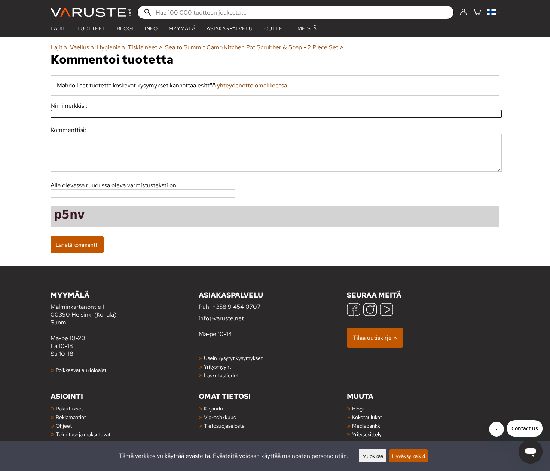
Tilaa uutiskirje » (375, 338)
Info (151, 28)
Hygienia (111, 47)
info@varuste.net (221, 318)
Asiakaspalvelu (230, 28)
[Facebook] (353, 310)
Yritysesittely (367, 434)
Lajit (58, 28)
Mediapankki (366, 425)
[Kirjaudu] (463, 12)
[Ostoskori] (477, 12)
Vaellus (82, 47)
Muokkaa (372, 455)
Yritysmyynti (218, 366)
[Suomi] (493, 12)
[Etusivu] (91, 12)
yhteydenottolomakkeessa (252, 85)
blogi (125, 28)
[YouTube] (386, 310)
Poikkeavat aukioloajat (81, 369)
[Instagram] (370, 310)
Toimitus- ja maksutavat (83, 434)
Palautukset (69, 408)
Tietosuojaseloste (224, 425)
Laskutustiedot (221, 375)
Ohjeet (64, 425)
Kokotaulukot (367, 417)
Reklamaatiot (71, 417)
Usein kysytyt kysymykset (233, 357)
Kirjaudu (213, 408)
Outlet (275, 28)
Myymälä (182, 28)
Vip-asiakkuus (220, 417)
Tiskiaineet (145, 47)
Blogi (358, 408)
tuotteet (91, 28)
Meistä (307, 28)
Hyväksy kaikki (408, 455)
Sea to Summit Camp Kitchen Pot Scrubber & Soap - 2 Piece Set (254, 47)
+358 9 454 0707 (236, 307)
